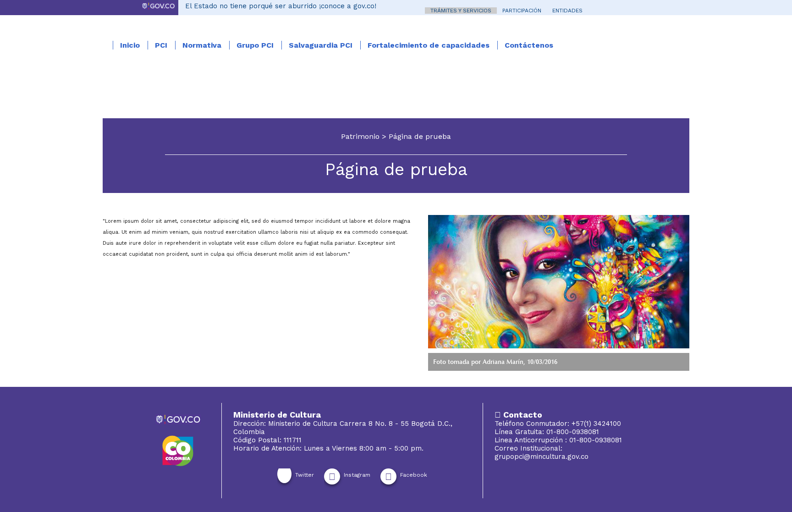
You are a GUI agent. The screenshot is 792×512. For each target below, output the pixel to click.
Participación (521, 10)
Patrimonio (360, 136)
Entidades (567, 10)
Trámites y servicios (460, 10)
